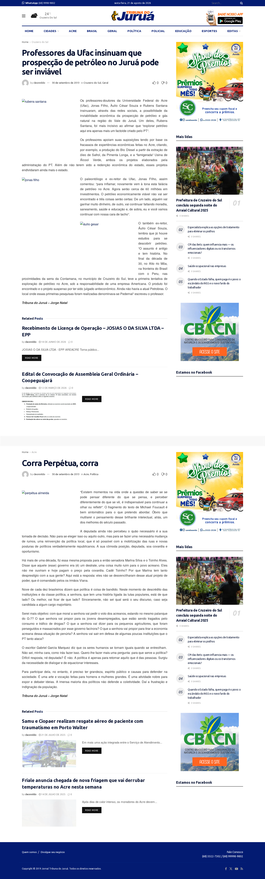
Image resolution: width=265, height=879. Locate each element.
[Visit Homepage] (132, 16)
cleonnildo (39, 82)
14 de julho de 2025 (53, 794)
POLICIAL (158, 31)
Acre (34, 452)
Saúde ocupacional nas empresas (207, 266)
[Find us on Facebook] (226, 869)
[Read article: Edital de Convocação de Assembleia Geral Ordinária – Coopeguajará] (49, 406)
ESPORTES (209, 31)
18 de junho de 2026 (53, 342)
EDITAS (232, 31)
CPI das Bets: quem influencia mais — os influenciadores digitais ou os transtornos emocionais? (211, 248)
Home (25, 42)
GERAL (112, 31)
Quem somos (29, 852)
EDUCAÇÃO (183, 31)
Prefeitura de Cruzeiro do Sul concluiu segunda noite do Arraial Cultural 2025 (199, 205)
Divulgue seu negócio (53, 852)
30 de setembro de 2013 (65, 82)
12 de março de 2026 (54, 388)
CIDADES (50, 31)
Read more (33, 358)
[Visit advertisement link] (209, 83)
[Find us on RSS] (242, 869)
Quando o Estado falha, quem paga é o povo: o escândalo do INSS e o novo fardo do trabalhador (214, 283)
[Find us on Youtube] (236, 869)
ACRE (73, 31)
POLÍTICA (134, 31)
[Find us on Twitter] (230, 869)
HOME (29, 31)
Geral (105, 82)
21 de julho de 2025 (53, 735)
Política (94, 474)
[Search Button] (240, 3)
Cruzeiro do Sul (40, 42)
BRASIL (92, 31)
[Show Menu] (23, 16)
